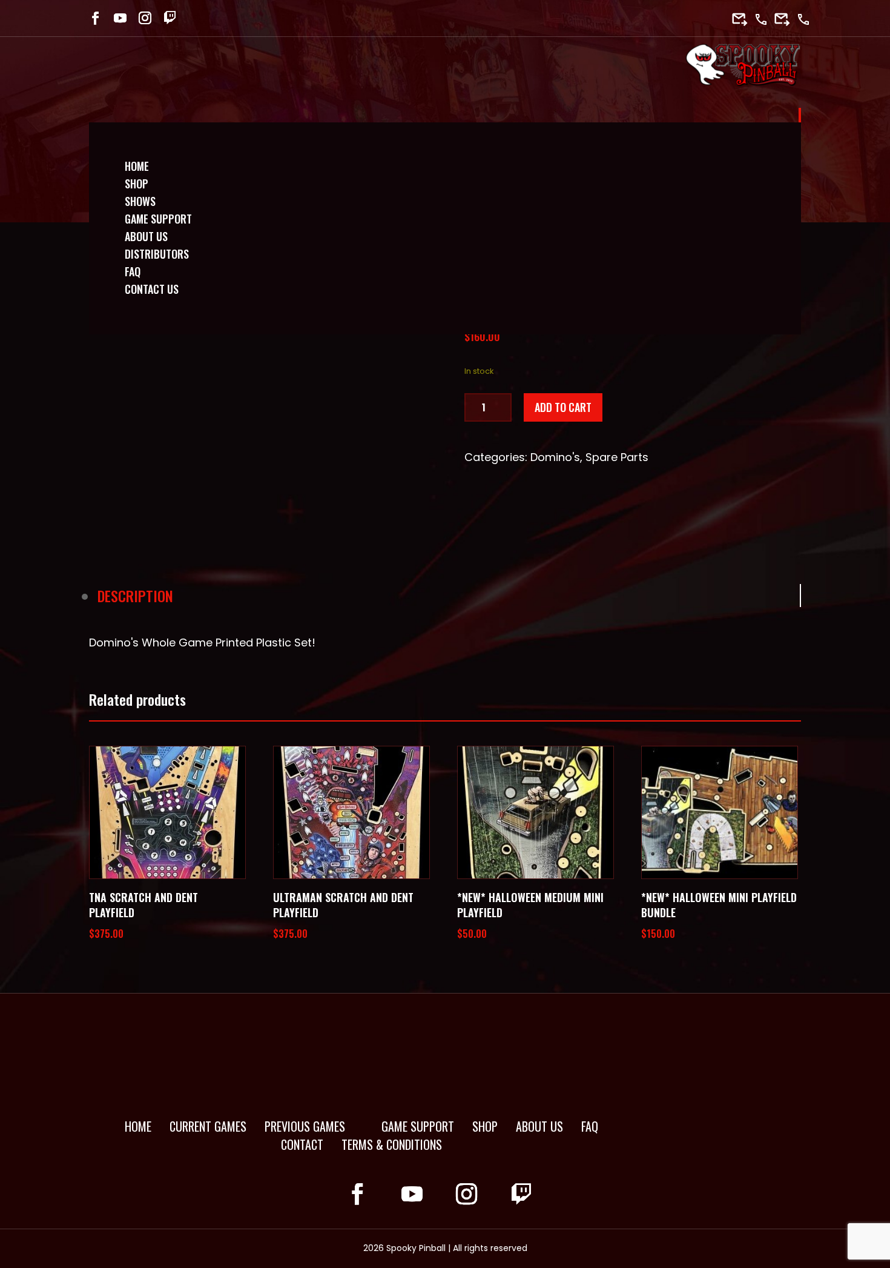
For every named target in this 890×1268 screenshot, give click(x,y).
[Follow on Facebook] (95, 18)
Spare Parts (616, 457)
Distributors (157, 254)
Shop (136, 183)
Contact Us (152, 289)
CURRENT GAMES (208, 1126)
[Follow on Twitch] (169, 18)
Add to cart (563, 407)
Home (137, 166)
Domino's (555, 457)
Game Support (158, 219)
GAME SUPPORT (417, 1126)
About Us (146, 236)
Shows (140, 201)
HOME (138, 1126)
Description (135, 595)
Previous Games (305, 1126)
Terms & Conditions (391, 1144)
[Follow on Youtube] (120, 18)
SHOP (485, 1126)
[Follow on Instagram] (145, 18)
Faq (132, 271)
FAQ (589, 1126)
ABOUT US (539, 1126)
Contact (302, 1144)
